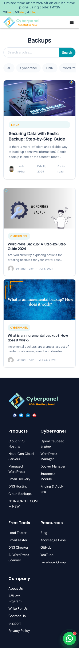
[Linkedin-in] (28, 415)
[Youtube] (34, 415)
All (9, 68)
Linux (50, 68)
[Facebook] (15, 415)
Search (67, 52)
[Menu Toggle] (72, 22)
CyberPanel (28, 68)
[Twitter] (21, 415)
